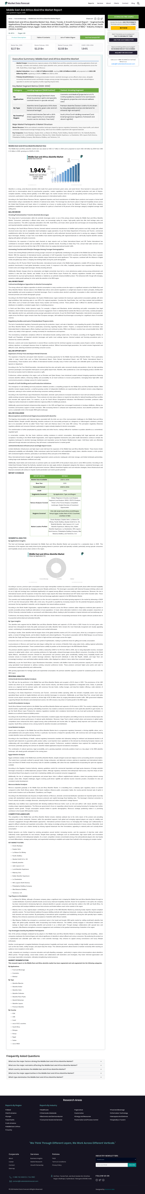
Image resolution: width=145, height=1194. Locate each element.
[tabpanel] (55, 544)
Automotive (79, 1113)
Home (10, 18)
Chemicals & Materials (48, 1113)
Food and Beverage (20, 18)
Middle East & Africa (12, 1127)
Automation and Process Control (86, 1120)
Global (8, 1110)
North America (10, 1113)
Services (100, 3)
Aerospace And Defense (119, 1116)
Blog (133, 3)
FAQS (54, 1158)
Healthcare (44, 1110)
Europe (8, 1116)
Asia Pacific (9, 1120)
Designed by (105, 1189)
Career (11, 1162)
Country (8, 1130)
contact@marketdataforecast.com (25, 1181)
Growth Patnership (36, 1165)
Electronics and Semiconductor (51, 1116)
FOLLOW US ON (102, 1176)
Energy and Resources (82, 1116)
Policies (56, 1154)
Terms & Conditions (59, 1162)
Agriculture (78, 1110)
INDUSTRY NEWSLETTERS (107, 1156)
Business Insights (36, 1158)
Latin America (10, 1123)
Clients (116, 3)
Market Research (36, 1162)
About (108, 3)
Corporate (14, 1154)
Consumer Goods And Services (51, 1120)
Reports (91, 3)
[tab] (19, 37)
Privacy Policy (57, 1165)
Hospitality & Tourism (118, 1120)
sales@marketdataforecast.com (123, 64)
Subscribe (132, 1165)
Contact (125, 3)
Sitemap (12, 1168)
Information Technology (119, 1113)
